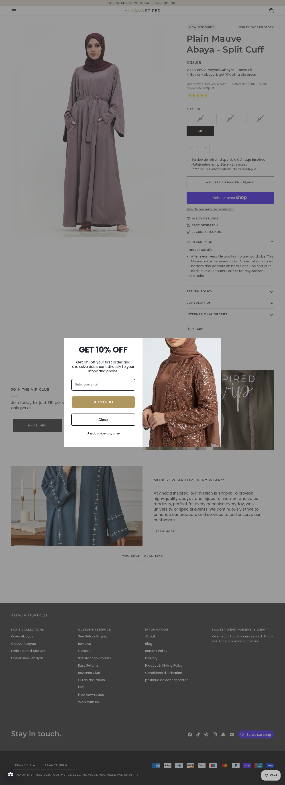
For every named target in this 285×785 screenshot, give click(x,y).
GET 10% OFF (103, 402)
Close (103, 420)
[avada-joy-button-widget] (10, 774)
